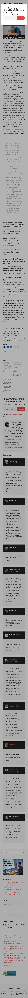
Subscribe (20, 18)
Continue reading (14, 22)
